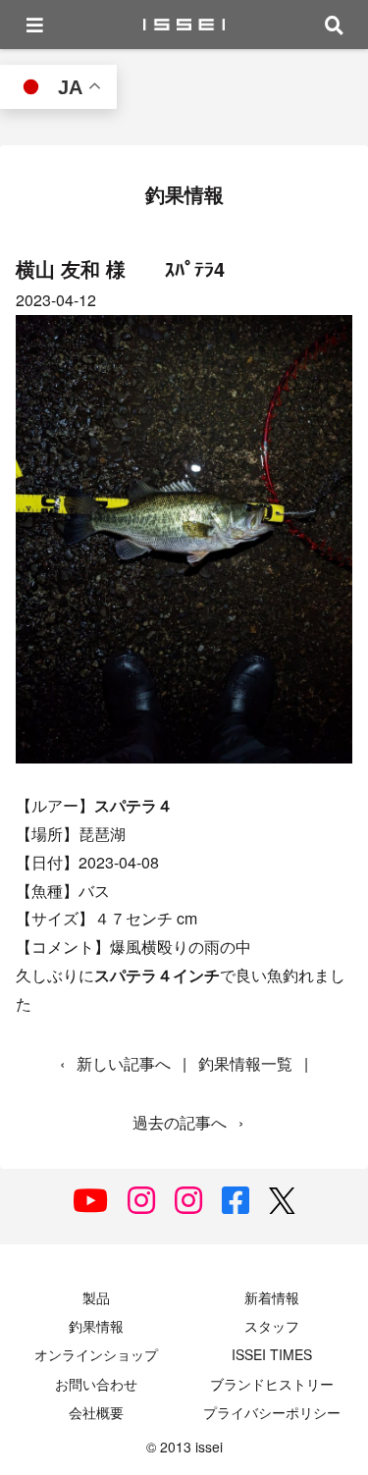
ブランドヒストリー (272, 1384)
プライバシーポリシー (272, 1412)
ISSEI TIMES (272, 1354)
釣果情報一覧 (245, 1063)
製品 (96, 1297)
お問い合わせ (96, 1384)
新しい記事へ (124, 1063)
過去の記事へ (179, 1122)
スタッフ (271, 1326)
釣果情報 (96, 1326)
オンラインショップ (96, 1354)
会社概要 (96, 1412)
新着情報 (271, 1297)
